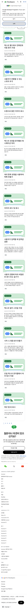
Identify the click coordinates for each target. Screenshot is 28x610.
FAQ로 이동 (14, 448)
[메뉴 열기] (2, 2)
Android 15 (3, 533)
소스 (2, 481)
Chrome (3, 584)
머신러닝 (3, 497)
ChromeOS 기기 (5, 517)
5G (2, 506)
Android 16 (3, 531)
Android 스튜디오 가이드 (6, 549)
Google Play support (6, 569)
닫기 (14, 19)
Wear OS (3, 515)
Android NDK (4, 558)
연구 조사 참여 (4, 572)
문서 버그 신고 (4, 567)
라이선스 (12, 596)
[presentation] (14, 435)
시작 (14, 24)
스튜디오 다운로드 (5, 556)
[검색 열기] (18, 2)
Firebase (3, 586)
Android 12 (3, 540)
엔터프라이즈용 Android (6, 476)
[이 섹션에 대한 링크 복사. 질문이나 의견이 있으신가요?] (18, 437)
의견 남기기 (14, 452)
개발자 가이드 (4, 551)
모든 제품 (3, 591)
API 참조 (3, 554)
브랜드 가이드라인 (20, 596)
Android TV (3, 522)
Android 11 (3, 543)
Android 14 (3, 535)
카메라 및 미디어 (4, 502)
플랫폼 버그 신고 (4, 565)
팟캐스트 (3, 488)
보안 (2, 479)
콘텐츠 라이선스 (23, 456)
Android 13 (3, 538)
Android (3, 474)
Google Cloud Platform (6, 589)
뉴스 (2, 483)
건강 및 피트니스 (4, 499)
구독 (21, 602)
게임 (2, 494)
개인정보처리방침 (5, 504)
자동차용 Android (5, 520)
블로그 (2, 486)
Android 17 (3, 528)
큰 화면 (2, 513)
